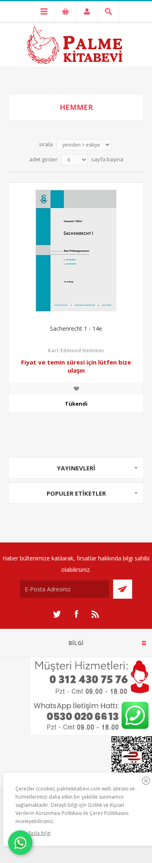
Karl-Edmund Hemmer (76, 350)
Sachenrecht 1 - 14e (76, 328)
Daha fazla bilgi (33, 833)
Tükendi (76, 403)
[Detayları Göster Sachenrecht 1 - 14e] (76, 250)
